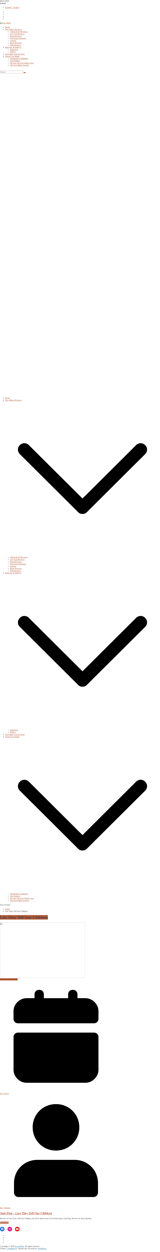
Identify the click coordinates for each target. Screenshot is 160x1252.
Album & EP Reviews (19, 32)
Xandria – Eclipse (12, 7)
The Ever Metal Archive (19, 65)
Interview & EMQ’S (13, 47)
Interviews (14, 50)
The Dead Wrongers (18, 38)
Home (7, 27)
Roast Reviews (16, 36)
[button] (82, 555)
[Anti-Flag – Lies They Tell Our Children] (42, 977)
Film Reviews (15, 45)
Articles (13, 41)
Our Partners (15, 61)
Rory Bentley (5, 1208)
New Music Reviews (13, 29)
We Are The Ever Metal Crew (22, 63)
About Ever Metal (12, 56)
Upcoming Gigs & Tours (15, 54)
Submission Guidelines (19, 59)
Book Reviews (16, 43)
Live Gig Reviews (17, 34)
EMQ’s (13, 52)
